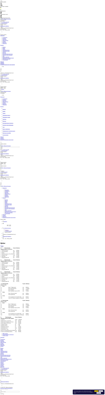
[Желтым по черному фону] (0, 8)
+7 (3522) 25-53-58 (5, 22)
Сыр (1, 357)
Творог (4, 49)
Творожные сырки (6, 51)
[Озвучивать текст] (1, 15)
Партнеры (4, 39)
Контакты (2, 63)
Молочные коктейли (6, 58)
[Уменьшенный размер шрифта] (0, 2)
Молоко (4, 47)
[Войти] (0, 164)
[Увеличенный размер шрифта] (1, 5)
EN (4, 87)
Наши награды (5, 40)
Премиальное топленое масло (8, 57)
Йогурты (4, 53)
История (4, 38)
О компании (5, 37)
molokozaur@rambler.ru (4, 26)
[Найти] (1, 148)
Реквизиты (5, 43)
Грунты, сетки (5, 335)
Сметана (4, 52)
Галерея (2, 62)
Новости (2, 61)
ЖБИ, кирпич (5, 333)
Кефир (4, 48)
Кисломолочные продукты (5, 355)
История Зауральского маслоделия (7, 64)
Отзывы (4, 41)
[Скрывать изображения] (1, 13)
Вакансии (4, 42)
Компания (2, 35)
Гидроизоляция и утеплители (8, 334)
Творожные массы (6, 50)
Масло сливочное (3, 358)
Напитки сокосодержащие (5, 356)
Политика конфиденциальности (6, 388)
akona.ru (6, 389)
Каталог (2, 45)
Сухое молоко (5, 59)
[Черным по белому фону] (0, 7)
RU (2, 87)
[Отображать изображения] (1, 12)
